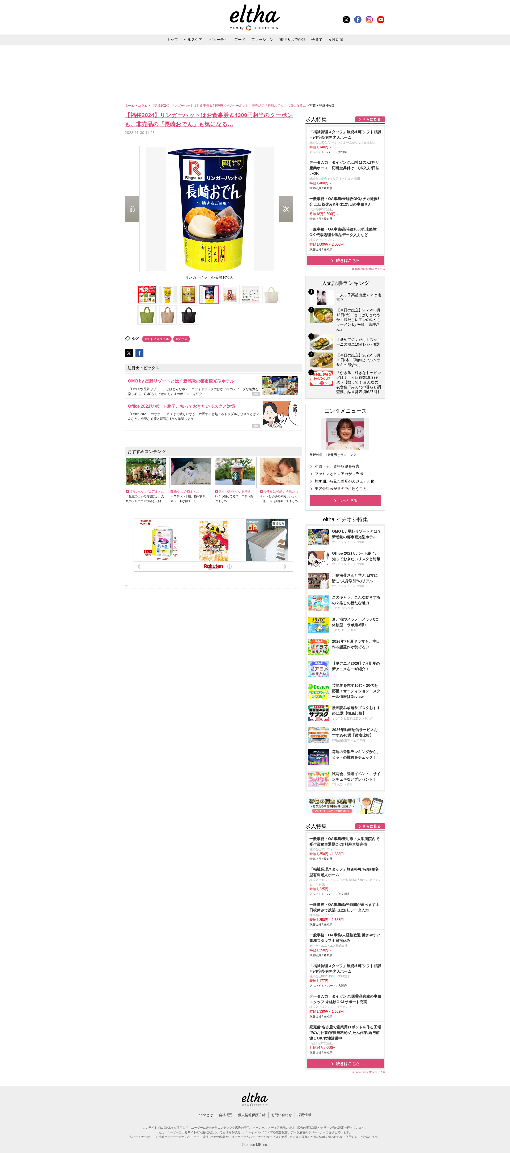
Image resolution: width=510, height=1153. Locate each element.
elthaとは (206, 1115)
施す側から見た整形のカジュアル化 (344, 481)
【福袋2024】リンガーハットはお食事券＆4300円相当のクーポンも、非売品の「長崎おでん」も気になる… (229, 105)
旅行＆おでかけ (292, 39)
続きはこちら (348, 260)
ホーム (130, 105)
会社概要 (225, 1115)
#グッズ (181, 339)
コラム (143, 105)
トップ (172, 39)
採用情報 (304, 1115)
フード (239, 39)
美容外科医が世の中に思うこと (341, 488)
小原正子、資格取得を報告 (337, 466)
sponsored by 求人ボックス (368, 268)
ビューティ (218, 39)
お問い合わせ (281, 1115)
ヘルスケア (193, 39)
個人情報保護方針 (252, 1115)
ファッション (262, 39)
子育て (316, 39)
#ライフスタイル (157, 339)
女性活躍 (335, 39)
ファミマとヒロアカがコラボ (339, 474)
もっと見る (348, 500)
